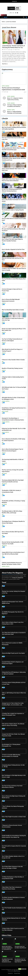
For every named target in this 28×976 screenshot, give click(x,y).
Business (7, 86)
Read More (4, 63)
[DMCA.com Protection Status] (22, 969)
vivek (4, 49)
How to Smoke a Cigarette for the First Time (13, 249)
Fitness (6, 411)
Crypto (3, 86)
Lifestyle (4, 151)
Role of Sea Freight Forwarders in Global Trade (14, 816)
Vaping (3, 212)
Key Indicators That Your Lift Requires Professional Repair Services (20, 960)
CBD (2, 222)
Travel (3, 595)
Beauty (3, 131)
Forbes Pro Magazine (17, 577)
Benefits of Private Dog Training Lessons (12, 368)
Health (3, 432)
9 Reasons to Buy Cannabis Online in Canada (13, 359)
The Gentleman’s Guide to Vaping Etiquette (13, 210)
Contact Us (14, 1)
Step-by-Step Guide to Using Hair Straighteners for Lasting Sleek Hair (7, 948)
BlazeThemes (17, 971)
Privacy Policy (17, 973)
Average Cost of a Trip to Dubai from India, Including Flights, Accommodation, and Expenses (13, 705)
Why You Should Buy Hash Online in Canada (13, 309)
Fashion (3, 401)
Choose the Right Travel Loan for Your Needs (13, 653)
